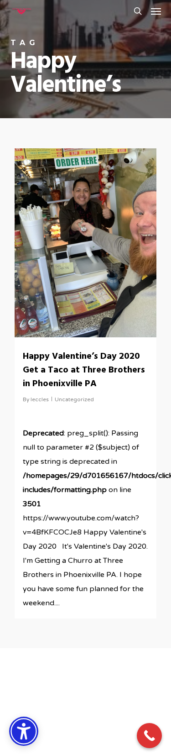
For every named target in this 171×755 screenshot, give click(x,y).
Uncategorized (74, 399)
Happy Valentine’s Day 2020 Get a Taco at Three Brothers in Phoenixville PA (84, 370)
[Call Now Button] (149, 735)
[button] (156, 11)
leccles (40, 399)
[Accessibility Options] (23, 731)
